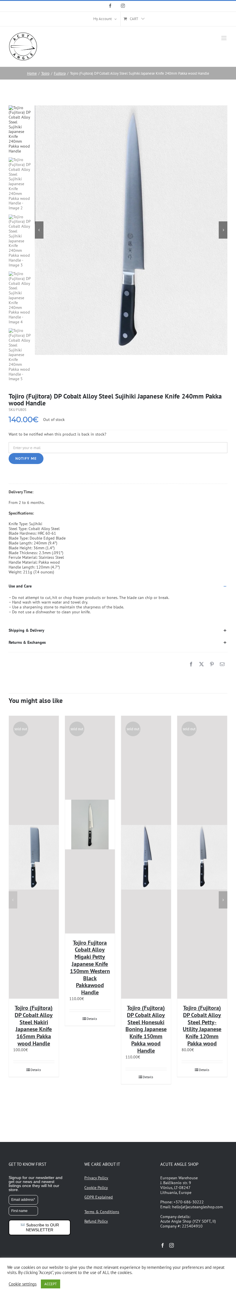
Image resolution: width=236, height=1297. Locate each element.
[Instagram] (171, 1245)
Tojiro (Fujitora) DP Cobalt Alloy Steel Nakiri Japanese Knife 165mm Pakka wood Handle (34, 1025)
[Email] (222, 664)
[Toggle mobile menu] (224, 38)
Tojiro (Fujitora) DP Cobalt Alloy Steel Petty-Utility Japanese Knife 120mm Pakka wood (202, 1025)
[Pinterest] (212, 664)
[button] (118, 586)
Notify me (26, 458)
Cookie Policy (96, 1187)
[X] (201, 664)
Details (36, 1070)
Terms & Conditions (101, 1211)
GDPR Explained (98, 1197)
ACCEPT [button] (50, 1283)
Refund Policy (96, 1221)
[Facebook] (191, 664)
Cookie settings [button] (23, 1284)
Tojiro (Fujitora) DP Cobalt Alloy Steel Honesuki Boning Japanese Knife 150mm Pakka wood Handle (146, 1029)
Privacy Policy (96, 1177)
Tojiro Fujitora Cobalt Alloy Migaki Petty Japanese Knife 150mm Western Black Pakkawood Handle (90, 967)
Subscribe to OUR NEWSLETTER (42, 1227)
